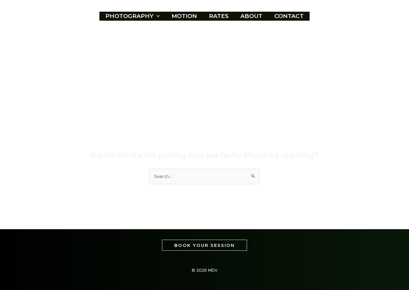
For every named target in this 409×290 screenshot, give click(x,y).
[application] (156, 16)
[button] (204, 245)
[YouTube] (381, 16)
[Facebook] (356, 16)
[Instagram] (369, 16)
